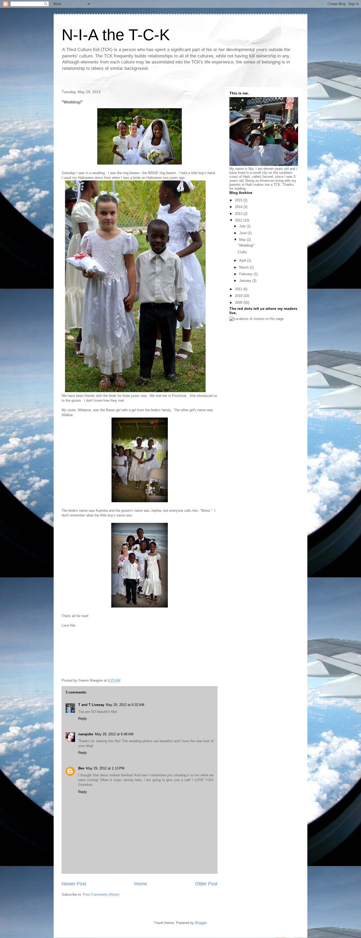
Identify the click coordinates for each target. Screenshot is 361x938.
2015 (239, 200)
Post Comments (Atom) (101, 894)
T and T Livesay (91, 705)
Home (140, 883)
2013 (239, 214)
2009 (239, 303)
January (245, 281)
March (244, 267)
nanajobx (85, 734)
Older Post (206, 883)
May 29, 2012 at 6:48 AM (114, 734)
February (246, 274)
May (243, 240)
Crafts (242, 252)
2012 (239, 220)
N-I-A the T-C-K (116, 35)
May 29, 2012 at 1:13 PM (105, 768)
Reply (82, 719)
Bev (81, 768)
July (243, 226)
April (243, 260)
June (243, 233)
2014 (239, 207)
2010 (239, 296)
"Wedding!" (246, 245)
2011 (239, 289)
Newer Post (74, 883)
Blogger (200, 923)
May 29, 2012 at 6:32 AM (125, 705)
